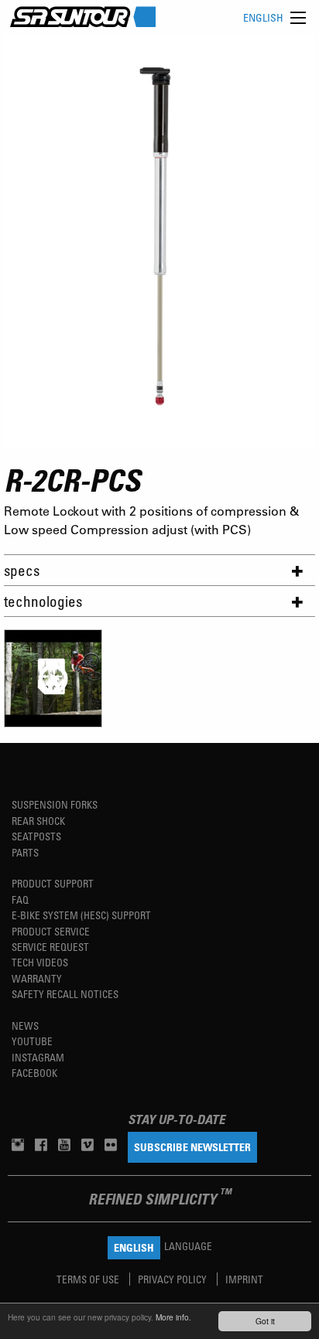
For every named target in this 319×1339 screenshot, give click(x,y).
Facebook (34, 1072)
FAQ (20, 899)
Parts (25, 852)
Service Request (50, 946)
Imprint (244, 1279)
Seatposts (36, 836)
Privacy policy (173, 1279)
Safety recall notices (65, 993)
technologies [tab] (43, 601)
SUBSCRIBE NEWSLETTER (192, 1146)
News (25, 1025)
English (263, 17)
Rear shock (38, 820)
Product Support (53, 883)
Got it (265, 1321)
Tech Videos (40, 962)
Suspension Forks (55, 804)
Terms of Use (89, 1279)
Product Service (51, 931)
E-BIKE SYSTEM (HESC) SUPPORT (81, 915)
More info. (173, 1317)
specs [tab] (21, 570)
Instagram (38, 1057)
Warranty (37, 978)
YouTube (32, 1041)
